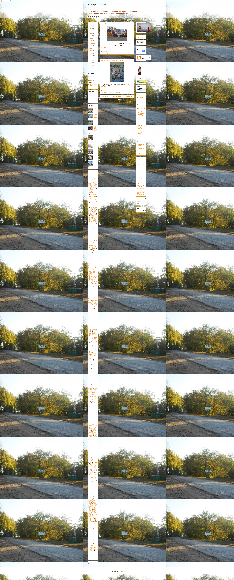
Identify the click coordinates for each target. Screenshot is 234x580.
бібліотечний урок (92, 196)
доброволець (90, 307)
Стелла (94, 502)
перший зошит (94, 436)
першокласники (93, 437)
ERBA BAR (94, 557)
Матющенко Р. (95, 393)
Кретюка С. (94, 364)
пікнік (95, 442)
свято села (95, 483)
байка (95, 186)
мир (89, 401)
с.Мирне (89, 474)
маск (95, 389)
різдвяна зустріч (91, 469)
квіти (96, 341)
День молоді (94, 282)
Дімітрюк (94, 305)
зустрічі (95, 332)
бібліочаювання (90, 199)
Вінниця (96, 228)
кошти (95, 363)
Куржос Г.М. (94, 367)
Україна (95, 521)
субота (89, 506)
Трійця (89, 520)
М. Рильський (94, 381)
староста (94, 500)
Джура (93, 300)
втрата (89, 247)
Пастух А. (94, 431)
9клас (89, 179)
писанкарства (90, 440)
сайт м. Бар (140, 151)
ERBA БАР (95, 109)
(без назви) (95, 145)
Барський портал (140, 161)
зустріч (89, 332)
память (89, 430)
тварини (94, 509)
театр (89, 511)
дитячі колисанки (94, 304)
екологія (92, 311)
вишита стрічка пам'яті (92, 224)
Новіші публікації (105, 96)
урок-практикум (90, 525)
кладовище (94, 344)
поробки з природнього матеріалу (92, 451)
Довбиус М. (95, 307)
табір (89, 508)
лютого (91, 56)
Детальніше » (103, 47)
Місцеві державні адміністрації (140, 178)
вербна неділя (90, 214)
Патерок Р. (95, 432)
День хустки (90, 298)
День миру (90, 281)
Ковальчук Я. (95, 352)
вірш (93, 230)
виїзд (89, 218)
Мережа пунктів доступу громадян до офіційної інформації (92, 398)
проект (89, 464)
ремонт (89, 467)
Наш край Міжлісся (98, 4)
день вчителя (95, 269)
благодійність (91, 204)
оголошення (90, 422)
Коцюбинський (90, 363)
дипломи (89, 302)
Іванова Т (90, 334)
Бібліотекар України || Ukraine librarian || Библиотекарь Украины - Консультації (141, 113)
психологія (95, 464)
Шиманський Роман (92, 549)
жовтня (91, 45)
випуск (89, 219)
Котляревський (90, 362)
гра (94, 254)
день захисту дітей (93, 278)
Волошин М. (94, 246)
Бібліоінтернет (90, 190)
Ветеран (91, 215)
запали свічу (91, 322)
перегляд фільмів (92, 434)
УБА (92, 521)
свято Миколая (91, 480)
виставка (90, 221)
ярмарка (90, 557)
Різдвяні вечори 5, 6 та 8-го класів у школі (95, 128)
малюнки (90, 386)
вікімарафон (93, 227)
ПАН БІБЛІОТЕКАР (141, 148)
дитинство (94, 302)
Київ (95, 343)
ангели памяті (91, 182)
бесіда (89, 188)
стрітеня (96, 504)
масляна (90, 391)
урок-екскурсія (93, 524)
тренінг (91, 519)
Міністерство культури (141, 180)
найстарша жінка (91, 411)
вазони (96, 210)
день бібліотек (91, 267)
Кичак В (89, 344)
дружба (89, 309)
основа (95, 427)
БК (95, 199)
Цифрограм (90, 543)
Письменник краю (105, 11)
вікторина (90, 228)
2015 (91, 60)
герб (89, 248)
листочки (90, 373)
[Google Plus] (142, 43)
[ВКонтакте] (137, 43)
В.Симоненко (92, 210)
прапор (89, 457)
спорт (89, 499)
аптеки (94, 184)
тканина (93, 515)
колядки (95, 355)
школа (90, 550)
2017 (91, 40)
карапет (94, 340)
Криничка (94, 365)
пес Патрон (90, 438)
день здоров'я (91, 279)
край (89, 364)
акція (94, 181)
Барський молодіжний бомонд (140, 105)
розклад (93, 471)
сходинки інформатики (92, 507)
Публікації (140, 201)
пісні (92, 443)
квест (93, 341)
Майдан (91, 383)
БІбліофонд (90, 198)
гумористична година (92, 259)
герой (89, 249)
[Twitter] (138, 43)
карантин (94, 339)
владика (91, 241)
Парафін (90, 431)
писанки (90, 441)
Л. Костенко (94, 368)
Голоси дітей (95, 252)
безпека (94, 187)
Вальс (91, 211)
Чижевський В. (93, 545)
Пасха (89, 432)
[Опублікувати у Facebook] (105, 51)
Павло (89, 429)
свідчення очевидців (92, 475)
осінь (89, 427)
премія (89, 458)
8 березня (93, 177)
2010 (91, 68)
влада (96, 240)
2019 (91, 37)
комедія (93, 356)
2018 (91, 38)
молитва (90, 406)
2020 (91, 35)
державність (93, 299)
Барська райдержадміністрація (141, 164)
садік (95, 474)
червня (91, 50)
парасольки (94, 430)
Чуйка (91, 547)
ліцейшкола (90, 376)
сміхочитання (90, 496)
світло (89, 476)
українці (91, 523)
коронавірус (93, 361)
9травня (93, 179)
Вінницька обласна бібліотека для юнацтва (141, 127)
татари (89, 509)
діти (89, 306)
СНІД (95, 496)
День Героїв (92, 270)
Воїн (95, 242)
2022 (91, 32)
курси (89, 368)
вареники (94, 211)
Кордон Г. (91, 360)
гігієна (94, 249)
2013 (91, 63)
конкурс (90, 358)
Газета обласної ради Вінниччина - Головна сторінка (141, 132)
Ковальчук (90, 352)
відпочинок (95, 225)
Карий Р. (89, 341)
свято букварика (91, 479)
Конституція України (141, 175)
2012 (91, 65)
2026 (91, 25)
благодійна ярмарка (92, 200)
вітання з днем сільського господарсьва (92, 238)
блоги (91, 207)
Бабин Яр (91, 185)
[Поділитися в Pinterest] (106, 51)
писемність (90, 442)
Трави (96, 518)
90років (95, 178)
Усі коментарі (141, 203)
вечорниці (90, 217)
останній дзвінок (91, 428)
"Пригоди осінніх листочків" (95, 151)
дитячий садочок (92, 303)
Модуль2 (94, 405)
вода (95, 241)
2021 (91, 33)
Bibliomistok (140, 97)
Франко (94, 532)
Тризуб (95, 519)
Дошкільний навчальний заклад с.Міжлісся (98, 13)
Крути (89, 367)
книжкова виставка (119, 92)
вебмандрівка (95, 212)
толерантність (91, 518)
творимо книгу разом (92, 510)
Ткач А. (89, 516)
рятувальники (92, 473)
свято (94, 478)
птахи (91, 465)
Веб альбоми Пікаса (92, 78)
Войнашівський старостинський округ (116, 9)
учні (89, 527)
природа (95, 462)
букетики (94, 208)
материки (89, 393)
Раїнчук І (90, 466)
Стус (95, 505)
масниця (94, 392)
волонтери (90, 244)
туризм (93, 520)
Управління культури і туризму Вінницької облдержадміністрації (141, 193)
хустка (96, 540)
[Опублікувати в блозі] (103, 51)
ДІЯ (94, 306)
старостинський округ (92, 501)
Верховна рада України (140, 170)
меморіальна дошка (92, 396)
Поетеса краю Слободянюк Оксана (118, 11)
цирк (94, 542)
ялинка (94, 556)
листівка (94, 372)
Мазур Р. (96, 382)
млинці (91, 404)
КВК (92, 343)
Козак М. (94, 353)
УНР (95, 523)
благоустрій (95, 206)
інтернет (90, 336)
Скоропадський (90, 493)
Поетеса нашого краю (93, 11)
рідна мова (95, 467)
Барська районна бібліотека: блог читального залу (141, 100)
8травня (89, 178)
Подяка (95, 155)
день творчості (94, 297)
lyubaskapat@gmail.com (93, 85)
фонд (95, 528)
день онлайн (92, 284)
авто (94, 180)
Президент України (140, 167)
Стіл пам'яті (95, 503)
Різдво (93, 468)
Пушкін (95, 465)
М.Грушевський (90, 382)
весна (96, 214)
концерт (96, 359)
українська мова (94, 522)
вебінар (89, 212)
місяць (96, 402)
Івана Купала (91, 333)
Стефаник (90, 503)
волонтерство (91, 245)
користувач (95, 360)
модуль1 (89, 405)
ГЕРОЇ (93, 248)
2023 (91, 30)
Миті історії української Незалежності (112, 60)
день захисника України (92, 277)
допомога (91, 308)
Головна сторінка (92, 9)
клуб (89, 345)
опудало (95, 426)
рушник (96, 472)
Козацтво (90, 354)
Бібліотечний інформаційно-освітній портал (141, 118)
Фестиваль (94, 527)
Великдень (92, 213)
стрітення (91, 504)
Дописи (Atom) (120, 99)
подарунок (93, 445)
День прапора (94, 288)
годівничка (95, 250)
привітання (93, 460)
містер (93, 402)
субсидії (94, 506)
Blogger (123, 571)
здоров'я (90, 328)
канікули (89, 339)
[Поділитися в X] (104, 51)
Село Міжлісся (102, 9)
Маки (95, 384)
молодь (94, 407)
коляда (89, 355)
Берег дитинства (141, 108)
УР (88, 524)
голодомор (92, 251)
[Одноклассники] (140, 43)
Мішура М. (95, 403)
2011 (91, 67)
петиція (95, 438)
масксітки (90, 390)
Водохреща (90, 242)
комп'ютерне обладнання (92, 357)
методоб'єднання (93, 400)
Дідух (91, 305)
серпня (91, 48)
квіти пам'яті (92, 342)
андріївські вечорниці (92, 183)
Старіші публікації (129, 96)
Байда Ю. (90, 186)
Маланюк (94, 385)
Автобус (89, 181)
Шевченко (95, 547)
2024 (91, 28)
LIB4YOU (89, 558)
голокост (90, 252)
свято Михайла (90, 481)
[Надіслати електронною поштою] (101, 51)
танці (95, 508)
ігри (89, 335)
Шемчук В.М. (93, 548)
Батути (89, 187)
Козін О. (95, 354)
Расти (95, 466)
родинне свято (94, 470)
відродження (92, 226)
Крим (89, 365)
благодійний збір (94, 201)
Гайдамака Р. (94, 247)
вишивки (93, 223)
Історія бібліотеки (131, 9)
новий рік (92, 416)
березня (91, 55)
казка (91, 337)
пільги (89, 443)
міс (90, 402)
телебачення (94, 511)
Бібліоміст (90, 191)
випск (94, 218)
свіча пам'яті (90, 477)
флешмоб (90, 528)
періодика (90, 435)
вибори (94, 217)
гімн (96, 249)
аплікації (89, 184)
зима (93, 329)
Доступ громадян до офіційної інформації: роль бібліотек (141, 137)
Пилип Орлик (91, 439)
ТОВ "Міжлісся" (94, 517)
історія (96, 336)
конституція (90, 359)
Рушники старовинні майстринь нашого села (119, 13)
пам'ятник (94, 429)
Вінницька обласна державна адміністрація (140, 189)
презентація (94, 457)
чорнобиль (95, 546)
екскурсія (95, 312)
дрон (95, 308)
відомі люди (90, 225)
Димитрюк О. (94, 301)
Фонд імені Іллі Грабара (92, 529)
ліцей (94, 375)
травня (91, 51)
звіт (94, 327)
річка (89, 470)
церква (91, 541)
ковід (90, 353)
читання (89, 546)
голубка (89, 254)
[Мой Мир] (141, 43)
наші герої (92, 413)
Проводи (93, 463)
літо (89, 375)
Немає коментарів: (122, 49)
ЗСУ (95, 331)
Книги (89, 350)
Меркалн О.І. (95, 399)
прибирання (95, 459)
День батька (90, 265)
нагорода (90, 409)
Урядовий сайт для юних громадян (140, 186)
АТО (96, 184)
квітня (91, 53)
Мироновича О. (94, 401)
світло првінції (94, 476)
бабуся (95, 185)
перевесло (93, 433)
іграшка (94, 334)
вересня (91, 46)
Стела (89, 502)
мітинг (91, 403)
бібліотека (105, 53)
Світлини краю (141, 9)
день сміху (94, 295)
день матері (94, 280)
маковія (89, 385)
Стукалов (91, 505)
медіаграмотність (93, 394)
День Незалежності (107, 24)
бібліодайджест (90, 189)
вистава (94, 220)
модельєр (94, 404)
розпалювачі (90, 472)
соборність (90, 497)
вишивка (95, 222)
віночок (91, 229)
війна (96, 226)
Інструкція (94, 335)
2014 (91, 62)
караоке (89, 340)
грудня (91, 41)
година (91, 250)
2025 (91, 27)
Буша (94, 209)
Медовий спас (91, 395)
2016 (91, 58)
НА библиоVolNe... (141, 142)
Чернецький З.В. (94, 544)
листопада (92, 43)
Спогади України (91, 498)
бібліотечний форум (91, 197)
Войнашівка (90, 243)
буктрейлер (90, 209)
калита (95, 338)
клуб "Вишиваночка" (133, 11)
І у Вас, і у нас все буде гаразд (92, 133)
